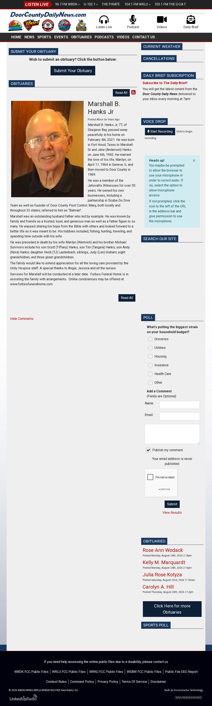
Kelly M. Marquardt (164, 562)
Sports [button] (44, 37)
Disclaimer (158, 682)
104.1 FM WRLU (136, 4)
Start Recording (161, 131)
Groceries (161, 339)
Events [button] (61, 37)
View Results (172, 513)
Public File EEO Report (181, 672)
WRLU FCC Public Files (69, 672)
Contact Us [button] (143, 37)
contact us (160, 662)
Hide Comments (22, 319)
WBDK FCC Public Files (31, 672)
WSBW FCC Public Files (144, 672)
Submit (172, 504)
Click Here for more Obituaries (172, 609)
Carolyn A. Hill (158, 587)
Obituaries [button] (81, 37)
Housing (160, 356)
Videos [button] (123, 37)
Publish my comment (167, 450)
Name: (149, 403)
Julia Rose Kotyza (162, 575)
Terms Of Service (134, 682)
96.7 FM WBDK (66, 4)
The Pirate (111, 4)
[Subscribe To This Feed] (133, 92)
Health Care (162, 374)
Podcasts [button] (104, 37)
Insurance (161, 365)
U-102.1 (89, 4)
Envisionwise (181, 690)
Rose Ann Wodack (163, 550)
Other (158, 382)
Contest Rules (56, 682)
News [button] (29, 37)
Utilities (160, 348)
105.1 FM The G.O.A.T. (170, 4)
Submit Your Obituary (73, 70)
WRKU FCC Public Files (106, 672)
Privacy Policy (108, 682)
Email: (149, 415)
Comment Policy (82, 682)
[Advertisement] (172, 285)
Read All (121, 93)
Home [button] (16, 37)
